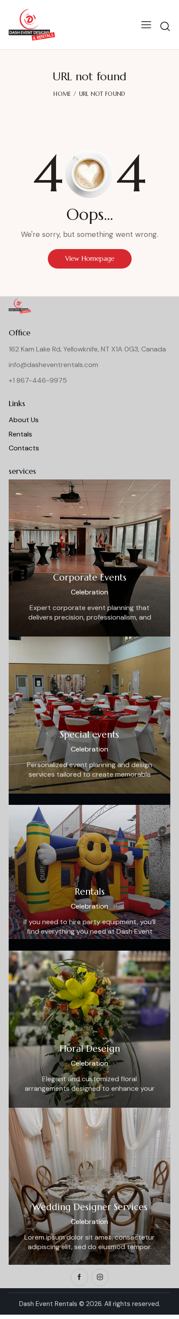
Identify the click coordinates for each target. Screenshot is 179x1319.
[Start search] (165, 26)
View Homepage (89, 258)
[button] (146, 25)
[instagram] (100, 1277)
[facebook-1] (79, 1277)
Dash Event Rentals (48, 1303)
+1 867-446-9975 (38, 380)
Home (62, 94)
